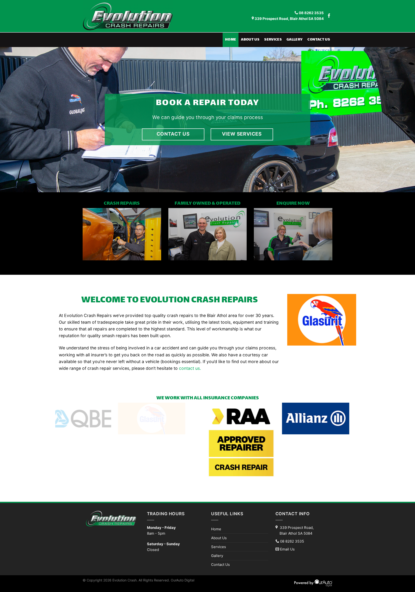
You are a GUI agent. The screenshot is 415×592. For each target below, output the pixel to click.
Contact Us (318, 39)
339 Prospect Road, (297, 530)
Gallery (295, 39)
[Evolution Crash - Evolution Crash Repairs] (133, 16)
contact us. (190, 368)
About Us (250, 39)
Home (230, 39)
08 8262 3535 (311, 13)
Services (273, 39)
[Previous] (14, 119)
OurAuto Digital (182, 580)
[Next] (400, 119)
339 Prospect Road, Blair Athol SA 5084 (289, 19)
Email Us (287, 549)
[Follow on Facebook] (329, 16)
